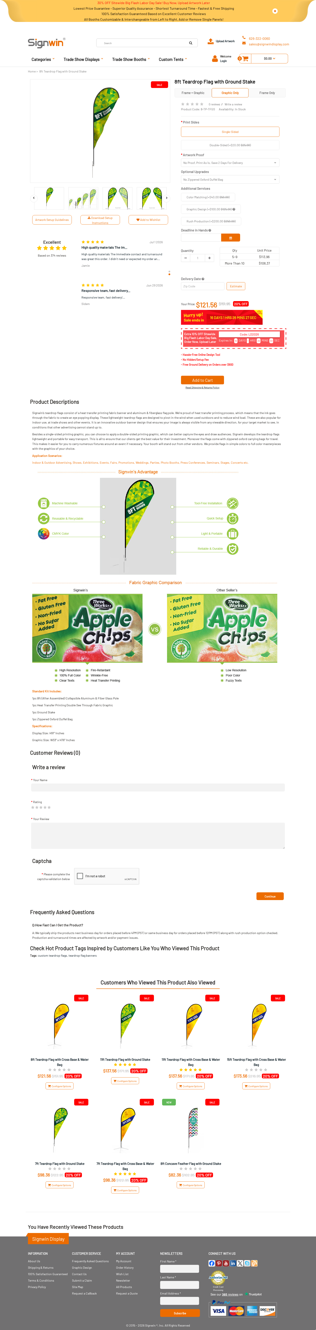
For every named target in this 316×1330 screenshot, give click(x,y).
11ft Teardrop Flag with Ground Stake (125, 1059)
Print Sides (191, 122)
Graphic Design (82, 1267)
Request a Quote (127, 1293)
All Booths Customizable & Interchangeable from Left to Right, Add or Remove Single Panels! (154, 19)
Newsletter (123, 1280)
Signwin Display (48, 1239)
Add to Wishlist (150, 220)
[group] (122, 254)
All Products (124, 1287)
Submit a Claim (82, 1280)
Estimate (236, 286)
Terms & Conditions (41, 1280)
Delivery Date (191, 279)
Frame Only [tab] (267, 93)
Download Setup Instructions (102, 220)
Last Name (168, 1277)
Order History (124, 1267)
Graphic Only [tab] (230, 93)
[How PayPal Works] (243, 1319)
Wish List (122, 1274)
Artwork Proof (193, 155)
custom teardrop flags (52, 955)
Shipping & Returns (41, 1267)
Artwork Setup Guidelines (52, 220)
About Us (34, 1261)
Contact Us (79, 1274)
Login (223, 61)
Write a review (233, 104)
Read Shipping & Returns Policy (202, 387)
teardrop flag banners (83, 955)
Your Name (40, 780)
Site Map (77, 1287)
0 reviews (214, 104)
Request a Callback (84, 1293)
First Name (168, 1261)
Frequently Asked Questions (90, 1261)
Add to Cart (202, 380)
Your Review (41, 819)
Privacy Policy (37, 1287)
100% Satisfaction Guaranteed (48, 1274)
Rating (37, 802)
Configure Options (61, 1086)
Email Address (170, 1293)
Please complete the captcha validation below (53, 876)
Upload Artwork (225, 41)
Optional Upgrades (195, 171)
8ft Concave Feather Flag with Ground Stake (191, 1163)
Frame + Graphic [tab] (193, 93)
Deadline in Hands (195, 230)
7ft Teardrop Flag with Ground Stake (59, 1163)
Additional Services (195, 188)
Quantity (187, 250)
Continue (270, 896)
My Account (123, 1261)
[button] (169, 271)
